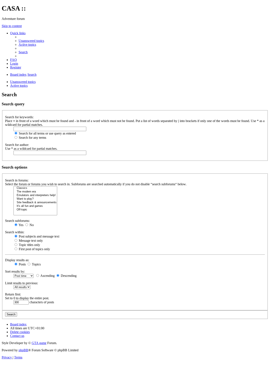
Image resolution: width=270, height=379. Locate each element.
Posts (22, 264)
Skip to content (12, 26)
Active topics (19, 85)
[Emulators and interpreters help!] (35, 195)
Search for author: (17, 145)
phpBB (23, 350)
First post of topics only (34, 249)
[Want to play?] (35, 199)
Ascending (47, 275)
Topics (36, 264)
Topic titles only (29, 245)
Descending (68, 275)
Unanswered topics (23, 82)
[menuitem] (31, 41)
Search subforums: (17, 220)
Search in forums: (16, 180)
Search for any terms (32, 137)
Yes (20, 225)
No (31, 225)
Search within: (14, 232)
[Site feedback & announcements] (35, 202)
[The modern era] (35, 192)
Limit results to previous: (21, 283)
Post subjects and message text (38, 236)
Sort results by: (15, 271)
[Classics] (35, 188)
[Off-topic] (35, 209)
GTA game (39, 343)
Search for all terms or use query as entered (47, 133)
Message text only (30, 240)
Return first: (13, 294)
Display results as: (17, 260)
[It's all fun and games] (35, 206)
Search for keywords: (19, 117)
